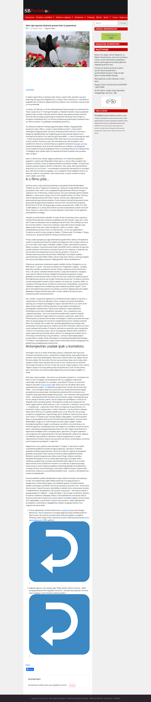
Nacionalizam (109, 125)
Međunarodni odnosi (101, 123)
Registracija (123, 17)
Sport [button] (106, 17)
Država (106, 115)
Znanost (109, 130)
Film (101, 125)
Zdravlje (102, 128)
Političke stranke (123, 121)
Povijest (124, 116)
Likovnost (106, 128)
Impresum (108, 698)
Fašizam (97, 126)
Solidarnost (114, 130)
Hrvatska (99, 115)
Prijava (115, 17)
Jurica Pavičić (47, 385)
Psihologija (111, 128)
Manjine (118, 125)
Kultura (121, 118)
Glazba (114, 125)
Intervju (91, 17)
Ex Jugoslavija (112, 123)
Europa (122, 123)
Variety (77, 144)
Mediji (96, 121)
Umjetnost (105, 130)
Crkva (121, 125)
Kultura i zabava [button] (63, 17)
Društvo (118, 115)
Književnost (102, 121)
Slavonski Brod (113, 118)
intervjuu (65, 510)
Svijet (125, 118)
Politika (112, 115)
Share (31, 669)
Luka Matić (30, 90)
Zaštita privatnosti (96, 698)
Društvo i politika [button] (44, 17)
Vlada (118, 123)
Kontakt (117, 698)
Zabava (100, 130)
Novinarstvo (97, 128)
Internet (119, 130)
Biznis (99, 17)
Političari (97, 118)
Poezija (116, 128)
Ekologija (97, 130)
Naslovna (29, 17)
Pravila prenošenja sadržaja (77, 698)
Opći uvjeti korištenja (57, 698)
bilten (28, 665)
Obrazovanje (121, 128)
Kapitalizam (113, 121)
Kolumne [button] (79, 17)
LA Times (84, 144)
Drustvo (123, 130)
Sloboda (96, 133)
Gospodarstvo (104, 118)
